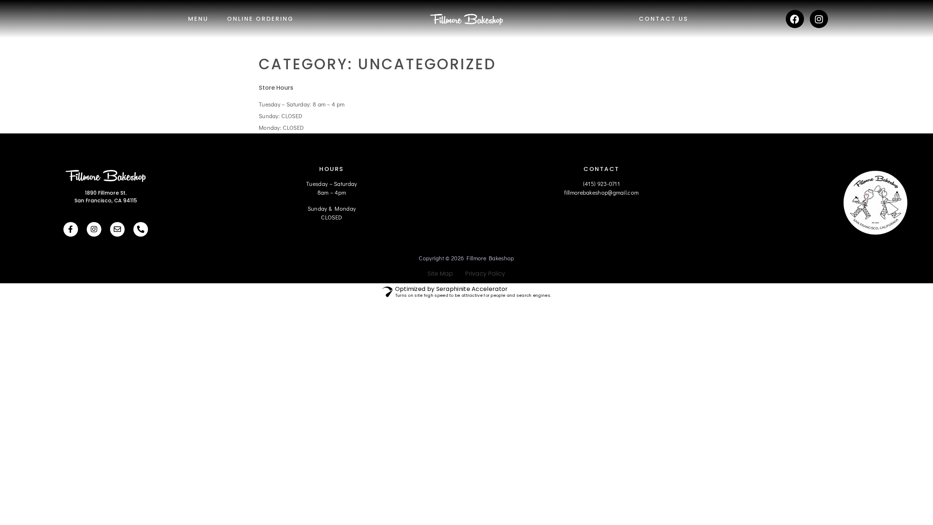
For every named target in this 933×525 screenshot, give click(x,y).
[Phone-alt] (140, 229)
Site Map (440, 273)
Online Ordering (260, 19)
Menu (198, 19)
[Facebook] (795, 19)
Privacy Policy (483, 273)
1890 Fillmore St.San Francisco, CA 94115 (105, 196)
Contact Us (663, 19)
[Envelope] (117, 229)
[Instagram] (819, 19)
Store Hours (276, 87)
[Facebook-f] (70, 229)
